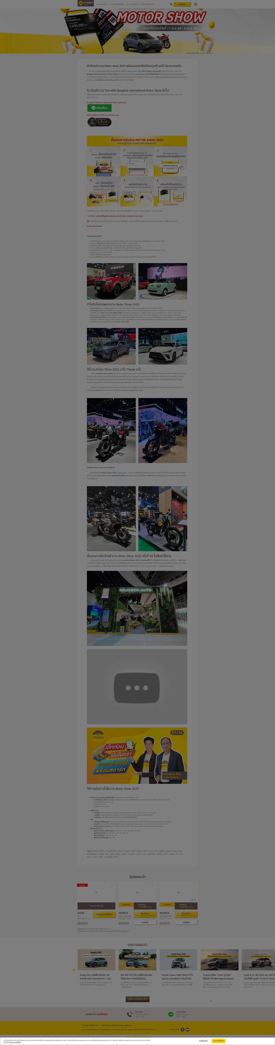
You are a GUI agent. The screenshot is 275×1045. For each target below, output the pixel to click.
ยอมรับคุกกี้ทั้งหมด (218, 1041)
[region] (137, 1041)
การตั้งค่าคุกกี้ (203, 1041)
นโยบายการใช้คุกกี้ (15, 1043)
